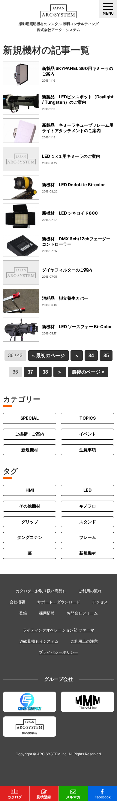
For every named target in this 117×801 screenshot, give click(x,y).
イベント (87, 433)
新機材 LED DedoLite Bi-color (73, 184)
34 (91, 355)
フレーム (87, 537)
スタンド (87, 521)
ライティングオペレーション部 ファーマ (58, 630)
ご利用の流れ (90, 591)
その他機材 (29, 505)
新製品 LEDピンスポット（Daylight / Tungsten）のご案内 (78, 99)
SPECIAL (29, 418)
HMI (30, 490)
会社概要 (17, 602)
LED (87, 490)
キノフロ (87, 505)
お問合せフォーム (82, 613)
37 (30, 371)
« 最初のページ (48, 355)
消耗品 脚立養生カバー (65, 298)
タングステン (29, 537)
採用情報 (47, 613)
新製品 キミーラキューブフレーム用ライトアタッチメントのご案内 (77, 128)
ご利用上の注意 (84, 641)
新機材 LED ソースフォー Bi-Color (77, 326)
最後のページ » (88, 371)
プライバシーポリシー (58, 652)
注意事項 (87, 449)
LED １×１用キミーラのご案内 (71, 156)
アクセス (100, 602)
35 (106, 355)
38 (45, 371)
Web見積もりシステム (39, 641)
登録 (23, 613)
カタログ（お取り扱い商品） (41, 591)
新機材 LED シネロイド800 (70, 212)
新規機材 (29, 449)
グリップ (29, 521)
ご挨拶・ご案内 (29, 433)
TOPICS (88, 418)
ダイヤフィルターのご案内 (67, 269)
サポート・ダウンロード (58, 602)
